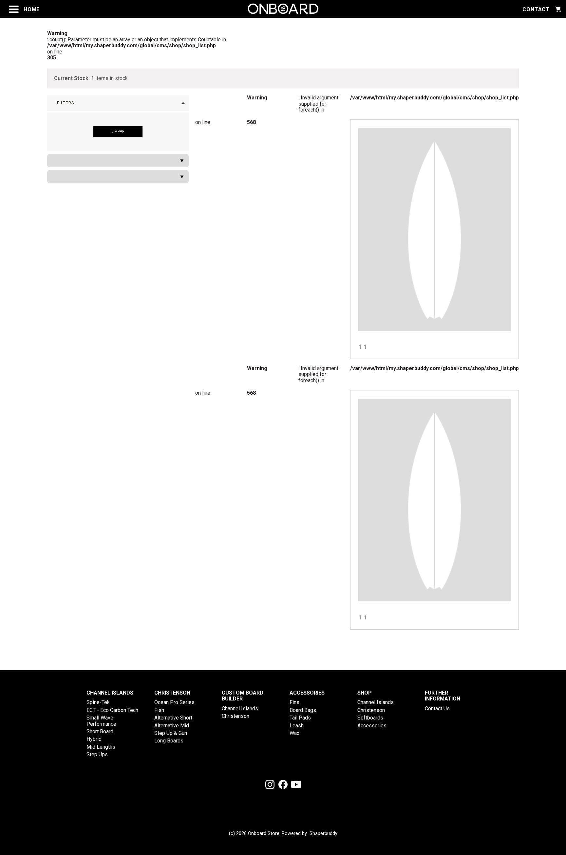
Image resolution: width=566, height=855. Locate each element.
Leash (297, 725)
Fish (159, 710)
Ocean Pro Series (174, 702)
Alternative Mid (171, 725)
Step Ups (97, 754)
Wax (294, 733)
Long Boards (168, 741)
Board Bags (303, 710)
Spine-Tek (98, 702)
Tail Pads (300, 718)
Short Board (99, 731)
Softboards (370, 718)
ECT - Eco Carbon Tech (112, 710)
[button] (118, 103)
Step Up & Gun (170, 733)
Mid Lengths (100, 747)
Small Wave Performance (101, 721)
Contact (536, 9)
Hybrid (94, 739)
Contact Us (437, 708)
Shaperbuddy (323, 833)
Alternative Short (173, 718)
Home (32, 9)
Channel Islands (240, 708)
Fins (294, 702)
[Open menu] (14, 9)
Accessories (372, 725)
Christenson (235, 716)
